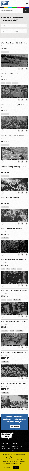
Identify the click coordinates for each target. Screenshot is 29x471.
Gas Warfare (15, 83)
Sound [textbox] (16, 31)
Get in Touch (15, 427)
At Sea (3, 268)
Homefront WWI (5, 52)
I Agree (16, 467)
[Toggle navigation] (27, 3)
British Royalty (5, 330)
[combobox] (7, 25)
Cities (3, 83)
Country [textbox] (4, 26)
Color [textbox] (3, 31)
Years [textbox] (16, 26)
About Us (3, 446)
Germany (19, 268)
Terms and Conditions (9, 459)
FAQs (13, 450)
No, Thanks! (7, 467)
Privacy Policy (21, 459)
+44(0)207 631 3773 (17, 446)
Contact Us (15, 448)
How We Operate (5, 448)
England (8, 83)
